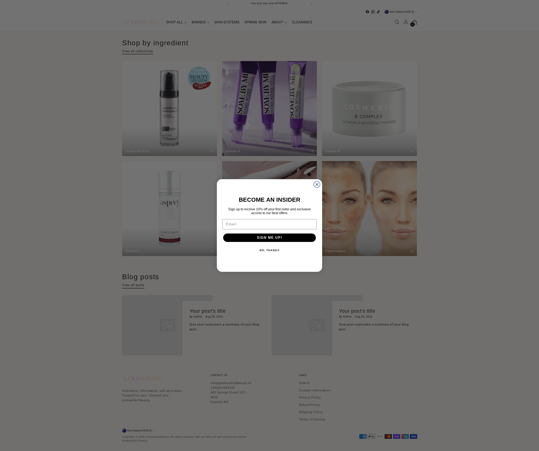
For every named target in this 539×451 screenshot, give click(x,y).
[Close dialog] (317, 184)
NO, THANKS (270, 250)
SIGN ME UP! (269, 237)
